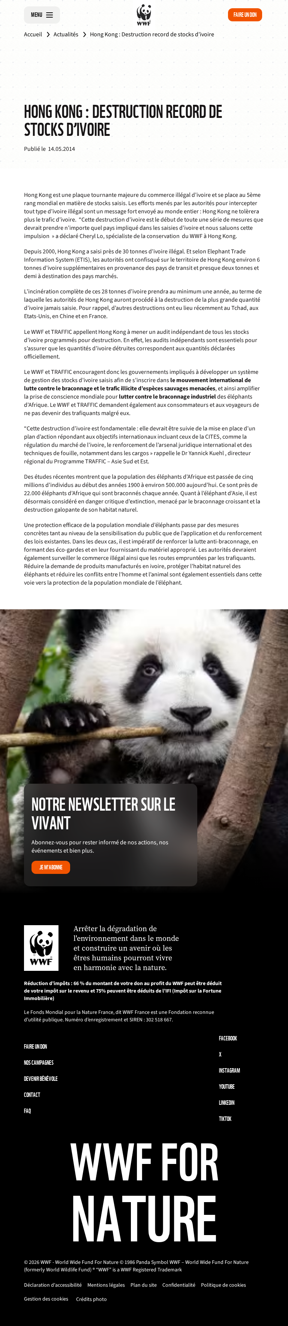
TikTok (225, 1118)
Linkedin (226, 1102)
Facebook (228, 1038)
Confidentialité (178, 1285)
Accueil (33, 34)
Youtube (227, 1086)
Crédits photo (91, 1299)
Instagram (229, 1070)
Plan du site (143, 1285)
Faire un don (245, 14)
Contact (32, 1094)
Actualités (66, 34)
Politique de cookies (223, 1285)
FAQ (27, 1111)
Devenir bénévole (41, 1078)
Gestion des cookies (46, 1299)
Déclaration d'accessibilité (53, 1285)
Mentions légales (106, 1285)
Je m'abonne (51, 867)
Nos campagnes (39, 1062)
